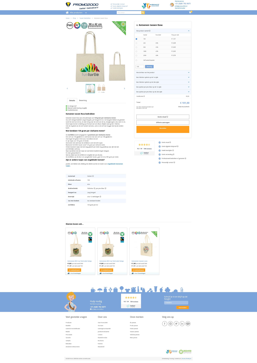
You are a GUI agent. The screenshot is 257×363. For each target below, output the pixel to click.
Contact (100, 334)
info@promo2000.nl (181, 6)
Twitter (176, 323)
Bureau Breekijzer (186, 358)
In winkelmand (74, 270)
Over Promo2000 (103, 322)
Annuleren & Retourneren (73, 346)
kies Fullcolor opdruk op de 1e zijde (147, 77)
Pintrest (170, 323)
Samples (68, 340)
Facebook (164, 323)
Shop (74, 18)
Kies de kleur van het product (145, 72)
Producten (68, 322)
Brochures (101, 340)
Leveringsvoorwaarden (104, 328)
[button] (124, 88)
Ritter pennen (133, 337)
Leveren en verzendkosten (73, 328)
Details (72, 101)
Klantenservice (179, 1)
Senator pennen (134, 331)
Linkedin (182, 323)
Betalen (68, 331)
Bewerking (83, 100)
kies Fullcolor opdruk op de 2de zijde (147, 82)
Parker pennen (134, 328)
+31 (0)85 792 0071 (183, 4)
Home (67, 18)
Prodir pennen (134, 325)
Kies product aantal (142, 31)
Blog (187, 323)
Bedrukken (68, 343)
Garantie (68, 337)
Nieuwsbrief (101, 346)
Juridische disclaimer (103, 331)
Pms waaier (69, 334)
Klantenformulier (180, 8)
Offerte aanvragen (163, 122)
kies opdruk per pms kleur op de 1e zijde (148, 87)
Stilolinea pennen (134, 334)
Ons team (100, 325)
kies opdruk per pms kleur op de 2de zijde (149, 92)
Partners (100, 343)
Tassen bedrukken (85, 18)
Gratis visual (162, 117)
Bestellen (68, 325)
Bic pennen (133, 322)
